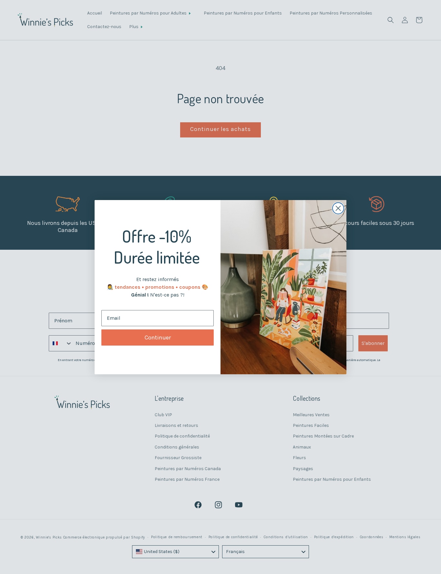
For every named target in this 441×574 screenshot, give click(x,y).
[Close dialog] (338, 208)
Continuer (158, 337)
